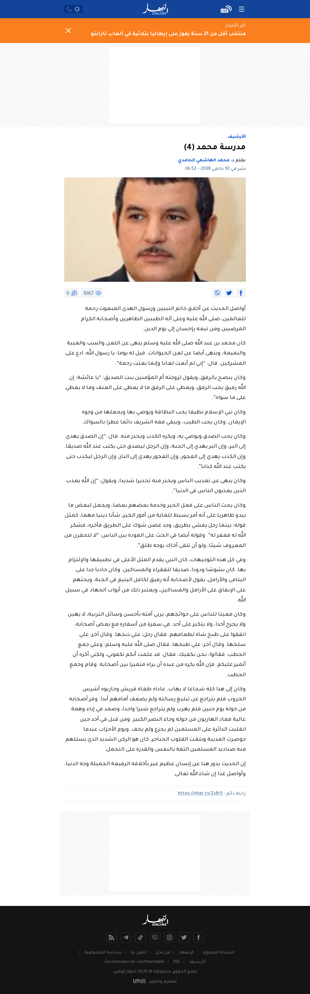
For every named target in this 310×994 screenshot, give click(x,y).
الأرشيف (237, 137)
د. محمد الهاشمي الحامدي (206, 160)
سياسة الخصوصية (103, 952)
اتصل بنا (138, 952)
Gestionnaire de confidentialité (134, 962)
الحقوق (179, 971)
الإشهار (186, 952)
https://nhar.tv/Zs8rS (200, 794)
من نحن (162, 952)
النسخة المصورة (219, 952)
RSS (176, 962)
